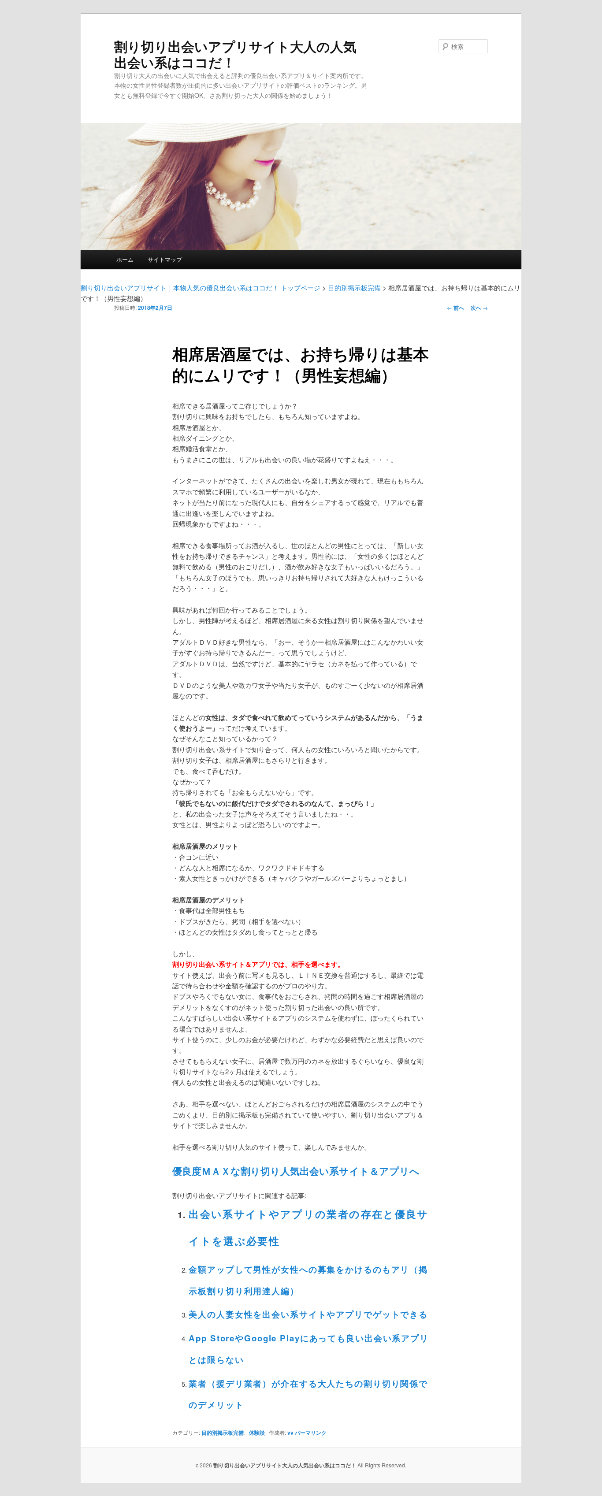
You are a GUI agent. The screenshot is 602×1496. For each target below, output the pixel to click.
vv (290, 1433)
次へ (479, 308)
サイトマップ (165, 259)
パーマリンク (311, 1433)
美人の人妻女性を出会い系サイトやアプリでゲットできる (308, 1314)
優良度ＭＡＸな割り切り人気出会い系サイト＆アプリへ (296, 1171)
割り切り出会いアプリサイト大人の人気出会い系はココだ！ (235, 54)
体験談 (257, 1433)
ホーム (125, 259)
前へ (455, 308)
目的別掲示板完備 (222, 1433)
